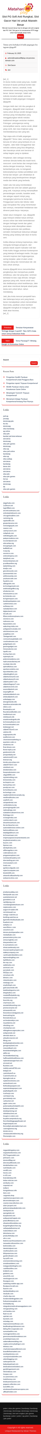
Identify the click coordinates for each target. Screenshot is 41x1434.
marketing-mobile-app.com (13, 1283)
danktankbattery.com (11, 1291)
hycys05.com (8, 1258)
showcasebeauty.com (11, 947)
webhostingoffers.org (11, 588)
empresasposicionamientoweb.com (16, 838)
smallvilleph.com (9, 985)
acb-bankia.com (9, 1311)
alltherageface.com (10, 850)
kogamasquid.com (10, 1123)
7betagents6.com (9, 636)
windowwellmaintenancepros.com (15, 1389)
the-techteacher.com (10, 825)
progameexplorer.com (11, 855)
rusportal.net (7, 1185)
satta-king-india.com (10, 626)
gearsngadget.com (10, 646)
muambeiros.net (9, 1023)
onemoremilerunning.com (12, 1261)
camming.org (8, 518)
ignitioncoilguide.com (11, 868)
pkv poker (7, 1418)
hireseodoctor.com (10, 649)
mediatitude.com (9, 935)
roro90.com (7, 1170)
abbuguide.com (9, 583)
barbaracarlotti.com (10, 1108)
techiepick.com (8, 782)
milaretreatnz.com (9, 980)
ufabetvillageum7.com (11, 684)
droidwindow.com (9, 770)
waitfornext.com (9, 737)
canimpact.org (8, 1096)
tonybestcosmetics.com (11, 840)
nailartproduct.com (10, 609)
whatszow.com (8, 591)
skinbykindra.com (9, 848)
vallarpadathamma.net (11, 1228)
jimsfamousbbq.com (10, 892)
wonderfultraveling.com (11, 1005)
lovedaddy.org (8, 1304)
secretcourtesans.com (11, 510)
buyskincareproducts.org (12, 1118)
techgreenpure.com (10, 599)
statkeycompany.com (11, 952)
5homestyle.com (9, 1136)
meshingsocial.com (10, 1278)
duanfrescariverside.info (12, 704)
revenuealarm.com (10, 863)
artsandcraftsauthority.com (13, 875)
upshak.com (7, 1316)
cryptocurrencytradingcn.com (14, 1344)
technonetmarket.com (11, 724)
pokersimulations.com (11, 659)
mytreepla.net (8, 656)
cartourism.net (8, 1101)
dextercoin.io (8, 1131)
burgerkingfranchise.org (12, 1226)
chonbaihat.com (9, 1028)
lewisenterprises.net (10, 561)
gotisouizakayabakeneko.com (14, 1208)
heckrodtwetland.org (10, 1056)
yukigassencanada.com (12, 629)
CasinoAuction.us (9, 1076)
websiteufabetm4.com (11, 694)
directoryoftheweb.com (11, 1163)
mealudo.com (8, 1294)
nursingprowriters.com (11, 1334)
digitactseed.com (9, 611)
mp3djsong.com (9, 902)
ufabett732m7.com (10, 765)
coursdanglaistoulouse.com (13, 905)
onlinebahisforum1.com (12, 513)
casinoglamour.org (10, 1129)
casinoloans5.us (9, 1073)
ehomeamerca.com (10, 594)
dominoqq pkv (8, 421)
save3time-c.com (9, 927)
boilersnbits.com (9, 1246)
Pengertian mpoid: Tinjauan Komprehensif (22, 383)
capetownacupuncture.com (13, 1198)
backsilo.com (8, 1319)
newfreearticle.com (10, 1251)
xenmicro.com (8, 553)
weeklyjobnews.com (10, 1354)
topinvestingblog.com (11, 957)
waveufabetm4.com (10, 689)
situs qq (6, 449)
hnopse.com (7, 1374)
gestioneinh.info (9, 752)
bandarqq (6, 454)
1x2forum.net (8, 505)
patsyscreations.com (10, 538)
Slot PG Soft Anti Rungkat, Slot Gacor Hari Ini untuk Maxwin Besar (20, 20)
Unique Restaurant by (20, 1431)
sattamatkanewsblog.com (12, 1341)
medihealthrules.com (11, 797)
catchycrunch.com (10, 531)
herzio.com (7, 1173)
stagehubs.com (9, 503)
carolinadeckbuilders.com (12, 955)
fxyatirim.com (8, 581)
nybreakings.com (9, 810)
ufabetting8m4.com (10, 674)
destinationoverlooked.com (13, 1367)
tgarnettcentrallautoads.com (13, 920)
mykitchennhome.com (11, 1081)
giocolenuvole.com (10, 571)
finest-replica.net (9, 750)
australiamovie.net (10, 897)
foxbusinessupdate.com (12, 1301)
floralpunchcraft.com (10, 1286)
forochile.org (7, 1000)
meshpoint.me (8, 1210)
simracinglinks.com (10, 940)
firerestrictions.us (9, 1018)
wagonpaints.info (9, 734)
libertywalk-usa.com (10, 894)
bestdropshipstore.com (11, 601)
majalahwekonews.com (12, 1153)
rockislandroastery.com (11, 858)
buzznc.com (7, 843)
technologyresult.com (11, 586)
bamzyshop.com (9, 785)
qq (4, 486)
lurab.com (7, 865)
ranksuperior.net (9, 1361)
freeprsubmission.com (11, 772)
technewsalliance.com (11, 722)
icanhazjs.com (8, 1093)
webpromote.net (9, 1033)
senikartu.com (8, 1183)
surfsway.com (8, 606)
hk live (5, 479)
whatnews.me (8, 745)
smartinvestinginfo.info (11, 719)
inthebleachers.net (10, 1113)
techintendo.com (9, 596)
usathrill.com (8, 800)
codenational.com (9, 853)
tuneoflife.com (8, 1387)
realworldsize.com (10, 1231)
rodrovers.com (8, 621)
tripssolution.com (9, 624)
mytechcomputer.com (11, 870)
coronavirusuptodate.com (12, 639)
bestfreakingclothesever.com (13, 1326)
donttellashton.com (10, 1165)
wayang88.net (8, 692)
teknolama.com (9, 1233)
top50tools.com (9, 960)
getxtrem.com (8, 1273)
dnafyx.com (7, 568)
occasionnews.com (10, 1377)
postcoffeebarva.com (11, 1221)
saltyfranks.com (9, 965)
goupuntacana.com (10, 523)
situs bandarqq (8, 429)
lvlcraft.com (7, 614)
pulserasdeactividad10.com (13, 1106)
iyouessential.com (10, 573)
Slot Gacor (12, 65)
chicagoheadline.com (11, 516)
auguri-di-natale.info (10, 910)
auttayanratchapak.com (11, 1218)
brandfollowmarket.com (11, 1351)
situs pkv (6, 434)
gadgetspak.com (9, 644)
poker (5, 1408)
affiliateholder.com (10, 1392)
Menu (20, 36)
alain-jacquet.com (9, 1205)
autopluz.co (7, 925)
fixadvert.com (8, 922)
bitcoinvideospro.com (11, 1200)
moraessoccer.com (10, 998)
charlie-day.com (9, 1296)
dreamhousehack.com (11, 823)
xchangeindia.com (10, 817)
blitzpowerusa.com (10, 1253)
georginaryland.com (10, 1045)
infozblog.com (8, 1025)
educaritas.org (8, 543)
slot (9, 70)
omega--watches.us (10, 915)
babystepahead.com (10, 1364)
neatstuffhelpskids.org (11, 995)
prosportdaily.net (9, 755)
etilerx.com (7, 707)
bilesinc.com (8, 978)
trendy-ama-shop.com (11, 762)
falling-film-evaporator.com (13, 1329)
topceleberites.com (10, 672)
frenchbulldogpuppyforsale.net (14, 1121)
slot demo (6, 439)
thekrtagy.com (8, 815)
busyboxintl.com (9, 1216)
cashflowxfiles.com (10, 1268)
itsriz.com (6, 1193)
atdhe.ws (6, 1053)
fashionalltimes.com (10, 830)
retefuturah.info (8, 717)
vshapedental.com (10, 802)
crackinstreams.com (10, 641)
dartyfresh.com (8, 558)
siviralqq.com (8, 1321)
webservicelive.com (10, 878)
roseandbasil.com (9, 1048)
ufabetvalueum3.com (11, 679)
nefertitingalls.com (10, 536)
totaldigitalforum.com (11, 833)
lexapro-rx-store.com (10, 1116)
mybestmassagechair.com (12, 1061)
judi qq (5, 416)
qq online (6, 431)
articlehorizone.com (10, 631)
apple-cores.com (9, 1103)
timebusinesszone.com (11, 1382)
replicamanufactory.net (11, 661)
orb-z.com (7, 1238)
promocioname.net (10, 1008)
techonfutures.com (10, 790)
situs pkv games (9, 444)
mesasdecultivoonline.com (13, 1243)
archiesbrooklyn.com (11, 1020)
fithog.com (7, 1040)
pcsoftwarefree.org (10, 563)
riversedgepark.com (10, 526)
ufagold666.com (9, 775)
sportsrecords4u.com (11, 669)
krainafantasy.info (9, 1178)
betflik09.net (7, 548)
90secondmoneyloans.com (13, 616)
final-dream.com (9, 747)
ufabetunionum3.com (11, 677)
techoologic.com (9, 792)
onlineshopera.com (10, 556)
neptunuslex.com (9, 907)
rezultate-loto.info (9, 664)
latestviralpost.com (10, 1248)
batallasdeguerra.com (11, 990)
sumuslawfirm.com (10, 1331)
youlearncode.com (10, 578)
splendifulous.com (10, 667)
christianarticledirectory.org (13, 1134)
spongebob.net (8, 1213)
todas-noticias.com (10, 1180)
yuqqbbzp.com (8, 634)
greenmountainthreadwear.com (14, 1336)
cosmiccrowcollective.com (13, 1203)
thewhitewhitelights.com (12, 1050)
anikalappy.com (9, 699)
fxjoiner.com (7, 845)
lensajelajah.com (9, 546)
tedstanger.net (8, 727)
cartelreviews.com (10, 604)
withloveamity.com (10, 576)
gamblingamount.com (11, 1369)
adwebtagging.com (10, 1359)
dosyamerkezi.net (9, 942)
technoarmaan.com (10, 835)
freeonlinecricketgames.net (13, 1013)
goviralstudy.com (9, 1098)
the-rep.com (7, 962)
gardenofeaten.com (10, 1256)
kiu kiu (5, 424)
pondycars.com (9, 787)
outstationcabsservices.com (13, 812)
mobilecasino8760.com (11, 1068)
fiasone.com (7, 1289)
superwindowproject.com (12, 1088)
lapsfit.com (7, 651)
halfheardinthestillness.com (13, 1058)
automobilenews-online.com (13, 828)
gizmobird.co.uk (9, 899)
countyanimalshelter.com (12, 1356)
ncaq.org (6, 551)
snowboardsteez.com (11, 1263)
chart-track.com (9, 1003)
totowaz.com (8, 1346)
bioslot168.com (9, 873)
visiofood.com (8, 767)
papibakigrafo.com (10, 1091)
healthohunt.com (9, 714)
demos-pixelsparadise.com (13, 932)
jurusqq (6, 419)
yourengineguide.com (11, 807)
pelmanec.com (8, 1158)
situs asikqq (7, 459)
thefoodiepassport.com (11, 1086)
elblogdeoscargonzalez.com (13, 1030)
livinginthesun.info (10, 1190)
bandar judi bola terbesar (12, 436)
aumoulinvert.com (9, 1083)
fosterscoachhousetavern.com (14, 1241)
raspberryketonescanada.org (13, 795)
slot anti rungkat (18, 1413)
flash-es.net (7, 1314)
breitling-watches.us (10, 917)
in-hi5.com (7, 1175)
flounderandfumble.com (12, 712)
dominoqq (7, 426)
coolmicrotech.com (10, 820)
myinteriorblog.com (10, 777)
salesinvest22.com (10, 757)
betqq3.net (7, 1071)
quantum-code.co (9, 742)
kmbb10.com (8, 1271)
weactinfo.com (8, 1276)
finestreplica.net (9, 709)
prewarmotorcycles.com (12, 937)
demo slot (6, 466)
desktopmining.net (10, 1111)
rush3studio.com (9, 1168)
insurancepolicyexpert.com (13, 950)
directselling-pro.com (11, 860)
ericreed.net (7, 1063)
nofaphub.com (8, 533)
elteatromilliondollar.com (12, 1223)
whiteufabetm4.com (10, 697)
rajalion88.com (8, 521)
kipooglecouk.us (9, 1078)
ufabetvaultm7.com (10, 682)
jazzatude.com (8, 970)
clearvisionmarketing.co (12, 739)
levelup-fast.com (9, 654)
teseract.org (7, 760)
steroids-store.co (9, 1035)
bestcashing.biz (9, 1015)
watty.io (6, 1188)
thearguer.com (8, 1281)
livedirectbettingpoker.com (13, 1299)
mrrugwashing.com (10, 1309)
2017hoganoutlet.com (11, 1155)
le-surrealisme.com (10, 945)
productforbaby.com (10, 1236)
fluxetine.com (8, 1066)
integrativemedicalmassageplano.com (17, 1306)
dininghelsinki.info (10, 702)
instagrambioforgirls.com (12, 1266)
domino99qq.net (9, 1160)
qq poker (25, 1416)
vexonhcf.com (8, 930)
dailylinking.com (9, 566)
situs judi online (9, 451)
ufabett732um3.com (10, 729)
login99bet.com (9, 508)
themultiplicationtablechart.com (14, 1126)
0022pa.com (7, 972)
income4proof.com (10, 541)
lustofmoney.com (9, 1379)
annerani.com (8, 967)
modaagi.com (8, 983)
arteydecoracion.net (10, 1038)
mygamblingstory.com (11, 1150)
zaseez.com (7, 528)
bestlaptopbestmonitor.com (13, 1043)
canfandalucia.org (10, 805)
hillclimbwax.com (9, 1372)
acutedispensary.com (11, 1339)
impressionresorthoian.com (13, 1324)
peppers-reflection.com (11, 1384)
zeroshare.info (8, 975)
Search (6, 360)
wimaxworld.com (9, 1010)
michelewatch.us (9, 912)
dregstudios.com (9, 993)
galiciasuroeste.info (10, 988)
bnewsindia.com (9, 780)
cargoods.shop (8, 1195)
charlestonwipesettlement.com (14, 1349)
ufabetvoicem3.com (10, 687)
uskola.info (7, 732)
